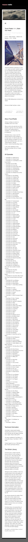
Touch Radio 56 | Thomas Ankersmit (13, 320)
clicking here (8, 132)
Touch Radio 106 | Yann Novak (12, 232)
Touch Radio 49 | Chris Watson (12, 331)
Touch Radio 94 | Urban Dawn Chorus (13, 250)
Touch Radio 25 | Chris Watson (12, 376)
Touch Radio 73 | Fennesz (11, 292)
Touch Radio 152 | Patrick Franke (12, 159)
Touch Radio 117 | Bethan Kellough (13, 216)
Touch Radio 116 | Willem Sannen (12, 217)
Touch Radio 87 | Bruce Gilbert (12, 262)
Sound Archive (9, 138)
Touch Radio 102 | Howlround (12, 238)
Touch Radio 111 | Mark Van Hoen (12, 225)
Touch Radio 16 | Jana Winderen (12, 394)
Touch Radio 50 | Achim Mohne (12, 329)
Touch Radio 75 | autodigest (11, 289)
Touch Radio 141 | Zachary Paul (12, 178)
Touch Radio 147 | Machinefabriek (12, 168)
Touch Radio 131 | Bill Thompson (12, 193)
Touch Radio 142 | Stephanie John (12, 177)
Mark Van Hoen (13, 105)
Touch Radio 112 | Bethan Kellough (19, 111)
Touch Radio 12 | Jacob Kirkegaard (12, 401)
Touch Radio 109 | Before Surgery (12, 228)
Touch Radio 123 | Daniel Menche (12, 207)
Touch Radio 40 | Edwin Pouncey (12, 349)
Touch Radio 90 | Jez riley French (12, 256)
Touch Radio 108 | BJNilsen (11, 229)
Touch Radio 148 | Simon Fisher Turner (13, 166)
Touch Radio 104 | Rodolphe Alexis (13, 235)
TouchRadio (8, 364)
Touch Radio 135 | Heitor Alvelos (12, 187)
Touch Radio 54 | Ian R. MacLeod (12, 323)
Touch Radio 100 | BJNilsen (11, 241)
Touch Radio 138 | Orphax (11, 183)
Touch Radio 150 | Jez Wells (11, 163)
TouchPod (8, 380)
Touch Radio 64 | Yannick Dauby (12, 307)
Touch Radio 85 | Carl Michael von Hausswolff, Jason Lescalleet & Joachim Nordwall (12, 267)
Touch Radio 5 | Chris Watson (11, 413)
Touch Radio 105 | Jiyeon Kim (12, 233)
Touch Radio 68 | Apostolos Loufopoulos (14, 301)
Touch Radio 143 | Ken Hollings (12, 175)
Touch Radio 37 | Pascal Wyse (11, 353)
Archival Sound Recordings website (15, 144)
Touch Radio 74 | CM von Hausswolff (13, 290)
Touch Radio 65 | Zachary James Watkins (14, 305)
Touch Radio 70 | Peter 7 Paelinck (12, 298)
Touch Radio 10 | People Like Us (12, 405)
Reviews (7, 373)
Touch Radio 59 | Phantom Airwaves (13, 314)
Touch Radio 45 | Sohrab (10, 338)
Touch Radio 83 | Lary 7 (10, 271)
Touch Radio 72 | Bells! (10, 293)
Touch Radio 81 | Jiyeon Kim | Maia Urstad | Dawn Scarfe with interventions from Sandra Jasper (14, 277)
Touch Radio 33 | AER (10, 361)
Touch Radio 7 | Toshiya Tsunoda (12, 410)
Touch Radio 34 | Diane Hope (11, 359)
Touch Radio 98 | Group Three (12, 244)
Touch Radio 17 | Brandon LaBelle (12, 392)
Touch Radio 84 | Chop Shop (11, 269)
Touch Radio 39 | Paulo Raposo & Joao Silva (14, 350)
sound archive (8, 455)
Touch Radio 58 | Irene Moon (11, 317)
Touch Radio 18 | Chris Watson (12, 391)
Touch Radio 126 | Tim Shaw (11, 202)
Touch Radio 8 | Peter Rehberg (12, 408)
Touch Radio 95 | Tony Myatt (11, 248)
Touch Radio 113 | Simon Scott (12, 222)
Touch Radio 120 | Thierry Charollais (13, 211)
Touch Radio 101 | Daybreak (11, 239)
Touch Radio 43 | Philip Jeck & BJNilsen (14, 341)
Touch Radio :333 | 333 (10, 213)
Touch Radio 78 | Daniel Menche (12, 283)
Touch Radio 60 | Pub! (10, 313)
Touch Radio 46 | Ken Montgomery (13, 337)
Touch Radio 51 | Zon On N (11, 328)
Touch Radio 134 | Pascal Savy (12, 189)
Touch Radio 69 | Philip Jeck (11, 299)
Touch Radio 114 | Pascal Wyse (12, 220)
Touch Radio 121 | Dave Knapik (12, 210)
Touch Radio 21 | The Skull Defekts (13, 385)
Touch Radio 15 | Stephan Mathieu (12, 395)
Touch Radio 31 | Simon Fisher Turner (13, 365)
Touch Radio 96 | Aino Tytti (11, 247)
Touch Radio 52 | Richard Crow (12, 326)
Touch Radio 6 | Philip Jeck (11, 411)
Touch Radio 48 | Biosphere (11, 332)
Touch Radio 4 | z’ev (10, 414)
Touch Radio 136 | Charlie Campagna (13, 186)
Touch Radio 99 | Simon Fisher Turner (13, 242)
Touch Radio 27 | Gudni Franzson (12, 371)
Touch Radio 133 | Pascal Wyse (12, 190)
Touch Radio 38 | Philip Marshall (12, 352)
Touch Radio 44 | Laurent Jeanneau (12, 340)
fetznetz (14, 443)
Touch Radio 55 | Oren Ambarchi (12, 322)
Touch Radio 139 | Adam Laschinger (13, 181)
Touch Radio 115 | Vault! (11, 219)
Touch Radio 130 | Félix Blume (12, 195)
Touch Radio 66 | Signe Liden (11, 304)
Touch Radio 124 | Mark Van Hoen (12, 205)
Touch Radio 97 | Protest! (11, 245)
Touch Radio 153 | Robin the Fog (12, 157)
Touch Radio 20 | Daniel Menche (12, 386)
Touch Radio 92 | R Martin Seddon (12, 253)
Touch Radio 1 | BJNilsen (11, 422)
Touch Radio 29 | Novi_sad (11, 368)
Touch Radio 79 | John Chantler (12, 281)
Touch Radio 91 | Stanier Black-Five (13, 254)
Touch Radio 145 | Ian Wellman (12, 171)
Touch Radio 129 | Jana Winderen (12, 196)
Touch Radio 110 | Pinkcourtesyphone (9, 111)
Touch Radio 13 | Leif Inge (11, 400)
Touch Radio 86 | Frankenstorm (12, 263)
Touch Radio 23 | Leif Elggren (12, 379)
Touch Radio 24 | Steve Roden (12, 377)
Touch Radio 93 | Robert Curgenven (13, 251)
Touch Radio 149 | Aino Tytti (11, 165)
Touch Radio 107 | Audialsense (12, 230)
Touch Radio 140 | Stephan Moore (12, 180)
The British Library (8, 135)
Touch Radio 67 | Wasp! (10, 302)
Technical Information (10, 383)
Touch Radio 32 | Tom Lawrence (12, 362)
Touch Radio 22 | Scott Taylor (11, 382)
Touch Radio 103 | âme (10, 236)
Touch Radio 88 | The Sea (11, 260)
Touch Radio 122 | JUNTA (11, 208)
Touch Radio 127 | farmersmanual (12, 201)
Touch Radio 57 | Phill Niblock (12, 319)
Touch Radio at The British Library (13, 316)
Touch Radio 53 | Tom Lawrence (12, 325)
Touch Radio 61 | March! (10, 311)
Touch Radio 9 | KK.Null (11, 407)
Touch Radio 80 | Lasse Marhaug (12, 280)
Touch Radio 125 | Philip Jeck (11, 204)
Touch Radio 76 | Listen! (10, 287)
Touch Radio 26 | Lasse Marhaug (12, 374)
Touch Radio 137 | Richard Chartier (13, 184)
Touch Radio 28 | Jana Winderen (12, 370)
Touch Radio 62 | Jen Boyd (11, 310)
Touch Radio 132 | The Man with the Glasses (14, 192)
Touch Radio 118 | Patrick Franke (12, 214)
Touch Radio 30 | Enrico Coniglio (12, 367)
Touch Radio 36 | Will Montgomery (13, 355)
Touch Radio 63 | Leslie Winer (12, 308)
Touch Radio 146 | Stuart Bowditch (12, 169)
